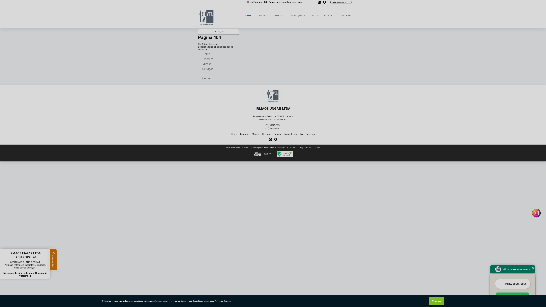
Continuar (436, 301)
